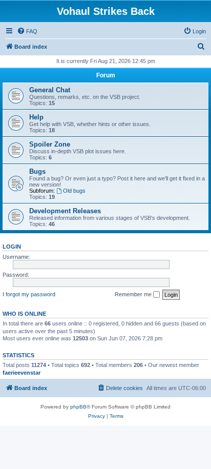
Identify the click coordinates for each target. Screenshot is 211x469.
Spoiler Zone (49, 144)
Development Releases (65, 211)
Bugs (37, 171)
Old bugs (74, 191)
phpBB (78, 407)
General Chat (49, 90)
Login (12, 246)
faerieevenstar (21, 373)
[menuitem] (27, 31)
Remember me (134, 294)
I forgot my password (29, 294)
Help (36, 117)
